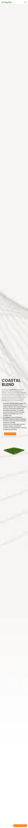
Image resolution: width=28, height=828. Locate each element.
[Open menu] (25, 2)
